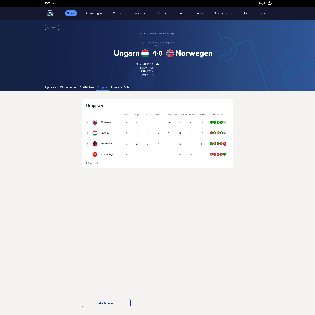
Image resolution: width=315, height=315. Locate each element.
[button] (139, 13)
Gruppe (102, 87)
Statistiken (87, 87)
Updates (50, 87)
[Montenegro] (95, 154)
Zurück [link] (53, 27)
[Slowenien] (95, 122)
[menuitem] (72, 13)
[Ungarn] (95, 133)
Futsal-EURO (50, 13)
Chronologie (68, 87)
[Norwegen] (95, 143)
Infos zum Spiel (120, 87)
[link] (71, 13)
